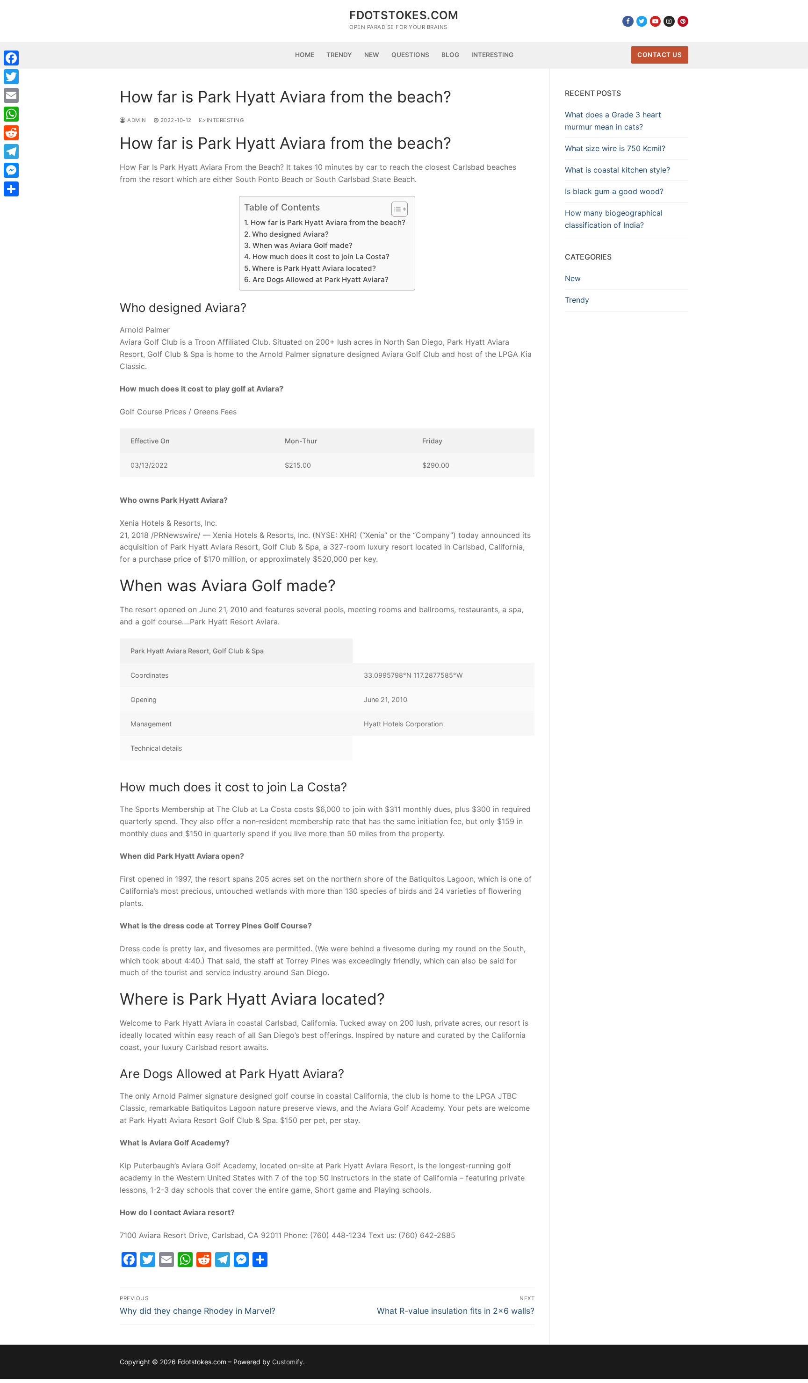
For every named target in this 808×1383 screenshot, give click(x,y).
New (573, 278)
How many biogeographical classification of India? (614, 219)
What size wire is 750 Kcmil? (615, 148)
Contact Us (659, 54)
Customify (287, 1362)
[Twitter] (641, 21)
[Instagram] (669, 21)
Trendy (577, 299)
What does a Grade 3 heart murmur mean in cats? (613, 120)
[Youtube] (655, 21)
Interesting (224, 120)
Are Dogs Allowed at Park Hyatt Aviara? (320, 279)
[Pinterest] (683, 21)
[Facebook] (627, 21)
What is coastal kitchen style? (617, 169)
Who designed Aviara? (290, 234)
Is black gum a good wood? (614, 191)
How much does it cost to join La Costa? (320, 256)
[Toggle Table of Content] (394, 209)
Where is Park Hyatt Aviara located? (313, 268)
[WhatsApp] (11, 114)
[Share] (11, 189)
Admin (136, 120)
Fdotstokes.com (404, 15)
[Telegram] (11, 151)
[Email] (11, 95)
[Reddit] (11, 132)
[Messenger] (11, 170)
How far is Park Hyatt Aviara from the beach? (328, 222)
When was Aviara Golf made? (302, 245)
